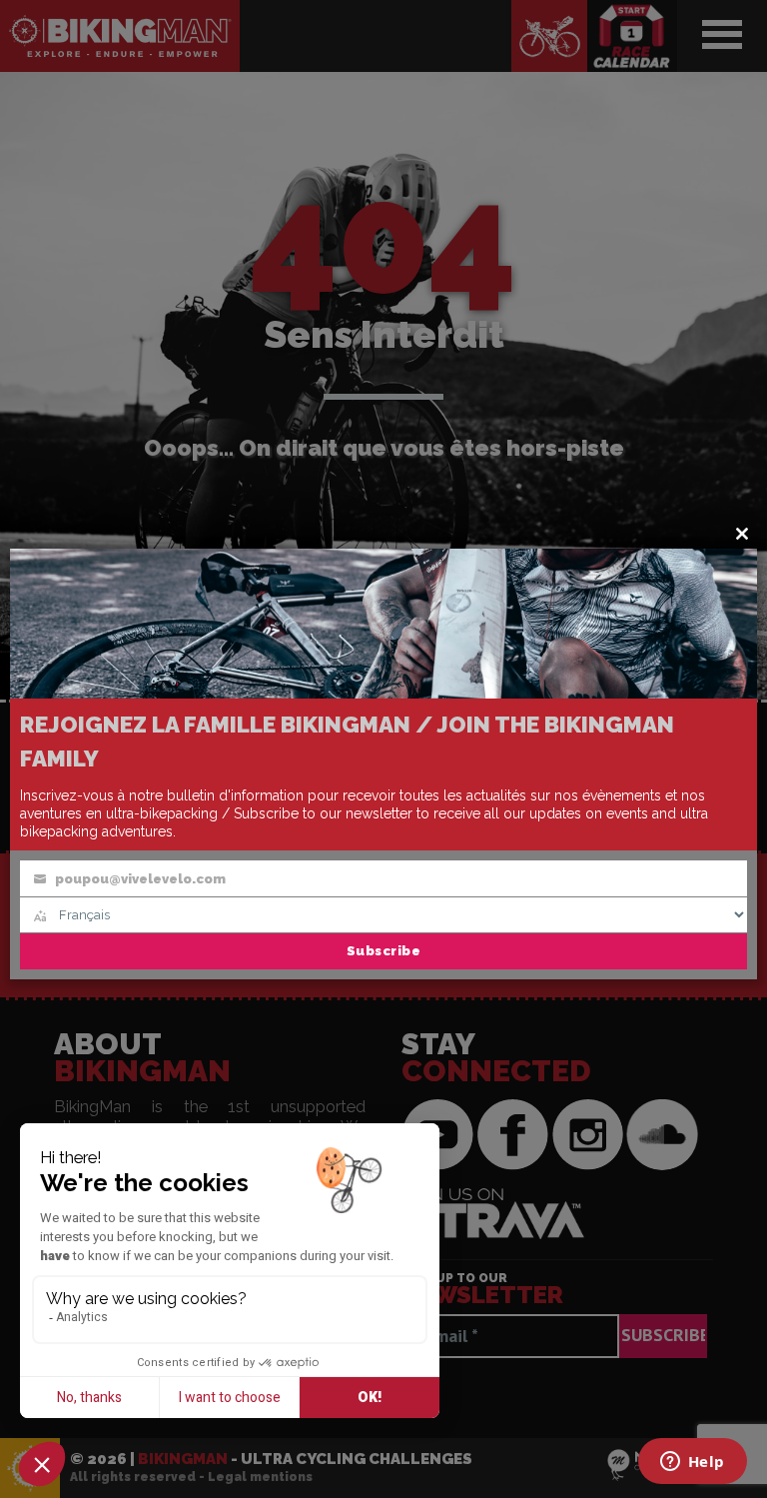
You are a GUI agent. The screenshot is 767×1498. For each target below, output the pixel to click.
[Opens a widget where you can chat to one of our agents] (692, 1463)
